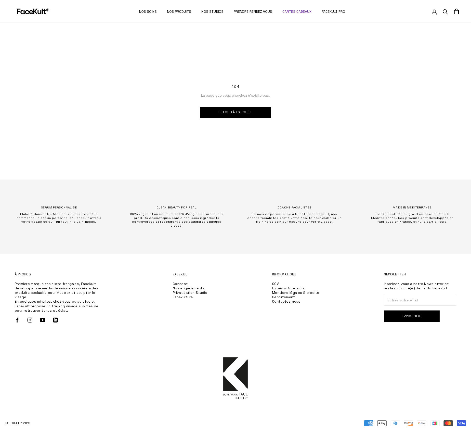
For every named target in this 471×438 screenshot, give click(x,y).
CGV (275, 284)
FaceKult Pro (333, 11)
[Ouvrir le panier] (456, 11)
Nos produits (179, 11)
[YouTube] (42, 320)
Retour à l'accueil (236, 112)
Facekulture (183, 297)
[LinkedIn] (55, 320)
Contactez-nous (286, 301)
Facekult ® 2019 (17, 423)
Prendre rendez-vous (253, 11)
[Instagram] (29, 320)
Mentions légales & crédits (295, 292)
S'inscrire (412, 316)
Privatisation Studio (190, 292)
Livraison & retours (288, 288)
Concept (180, 284)
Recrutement (283, 297)
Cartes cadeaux (297, 11)
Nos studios (212, 11)
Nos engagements (189, 288)
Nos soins (148, 11)
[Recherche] (445, 11)
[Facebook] (17, 320)
